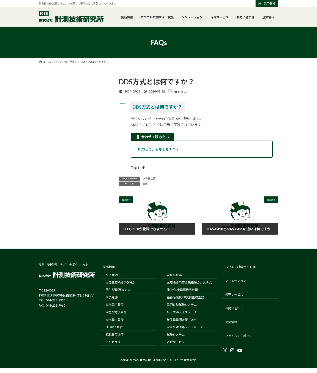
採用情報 (269, 3)
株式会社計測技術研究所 (154, 360)
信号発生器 (149, 178)
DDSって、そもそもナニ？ (158, 149)
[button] (198, 107)
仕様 (145, 183)
